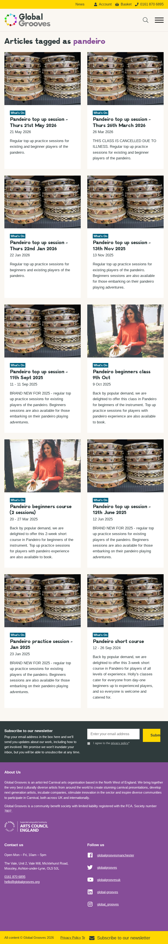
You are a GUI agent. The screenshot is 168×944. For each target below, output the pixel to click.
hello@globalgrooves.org (22, 882)
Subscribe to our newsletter (123, 937)
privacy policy (119, 743)
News (79, 4)
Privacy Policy (70, 937)
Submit (155, 735)
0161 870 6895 (14, 877)
